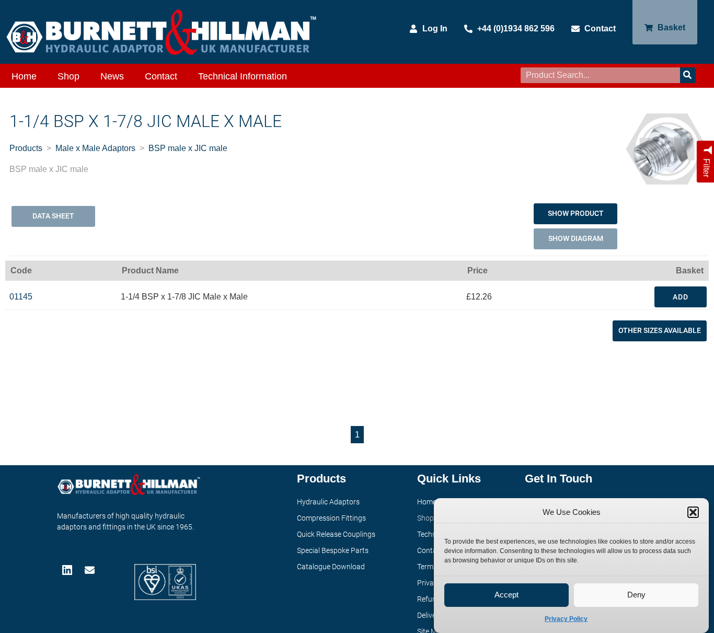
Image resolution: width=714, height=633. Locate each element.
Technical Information (242, 76)
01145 (20, 296)
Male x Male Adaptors (95, 148)
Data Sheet (53, 216)
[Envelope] (91, 570)
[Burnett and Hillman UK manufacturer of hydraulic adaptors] (162, 32)
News (112, 76)
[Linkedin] (68, 570)
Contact (161, 76)
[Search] (688, 75)
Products (25, 148)
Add (680, 297)
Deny (636, 595)
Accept (506, 595)
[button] (693, 512)
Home (24, 76)
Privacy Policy (566, 619)
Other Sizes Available (659, 330)
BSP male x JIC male (187, 148)
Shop (68, 76)
